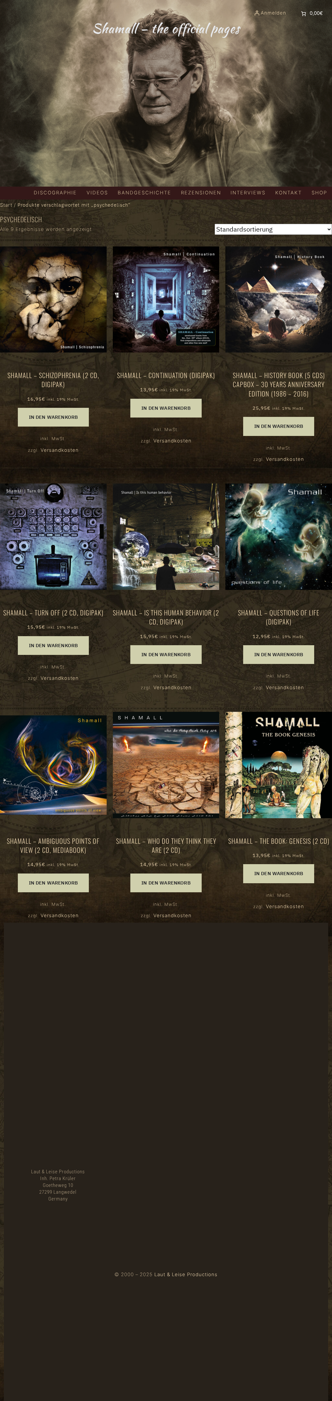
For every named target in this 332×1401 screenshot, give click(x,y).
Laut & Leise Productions (186, 1274)
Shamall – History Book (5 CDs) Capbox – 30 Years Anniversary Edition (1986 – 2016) (279, 384)
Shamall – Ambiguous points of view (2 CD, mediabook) (53, 845)
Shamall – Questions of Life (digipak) (278, 617)
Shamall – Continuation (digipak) (166, 375)
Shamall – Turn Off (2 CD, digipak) (53, 612)
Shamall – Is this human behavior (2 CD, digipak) (166, 617)
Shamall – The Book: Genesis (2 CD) (278, 840)
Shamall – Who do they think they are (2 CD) (166, 845)
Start (6, 205)
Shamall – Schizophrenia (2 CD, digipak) (53, 380)
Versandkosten (60, 450)
